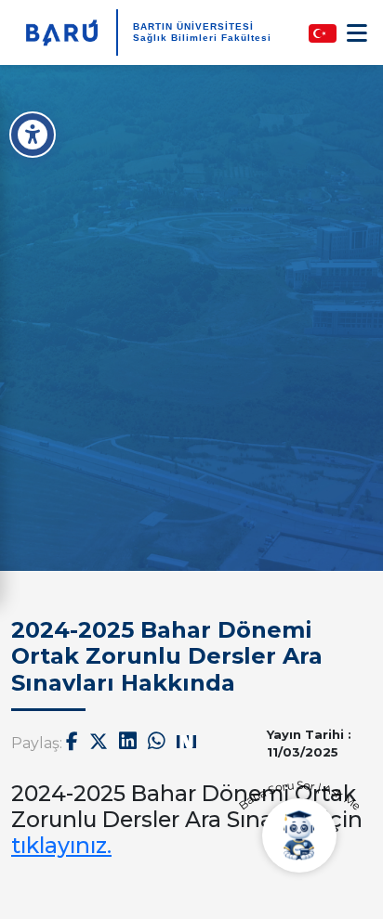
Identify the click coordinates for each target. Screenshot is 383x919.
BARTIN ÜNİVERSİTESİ (193, 26)
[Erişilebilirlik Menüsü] (32, 134)
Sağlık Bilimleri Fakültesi (202, 37)
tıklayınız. (61, 845)
